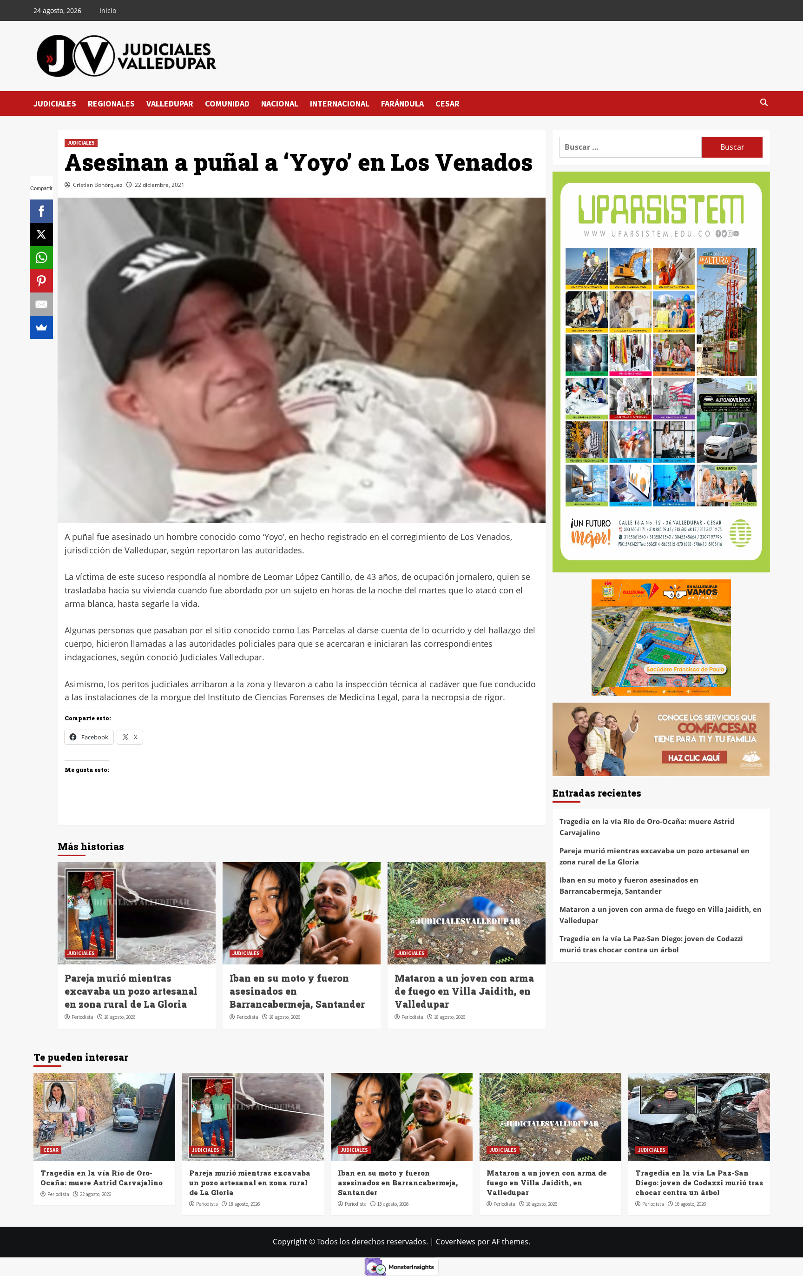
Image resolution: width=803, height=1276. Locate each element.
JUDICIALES (54, 103)
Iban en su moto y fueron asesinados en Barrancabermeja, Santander (628, 885)
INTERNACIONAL (339, 103)
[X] (41, 234)
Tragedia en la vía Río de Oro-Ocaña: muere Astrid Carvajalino (647, 827)
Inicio (107, 10)
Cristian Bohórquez (98, 185)
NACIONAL (279, 103)
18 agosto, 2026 (119, 1017)
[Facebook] (41, 211)
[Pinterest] (41, 280)
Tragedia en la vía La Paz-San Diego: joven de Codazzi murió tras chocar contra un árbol (651, 944)
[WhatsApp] (41, 257)
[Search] (764, 103)
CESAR (447, 103)
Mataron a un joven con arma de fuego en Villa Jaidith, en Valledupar (464, 991)
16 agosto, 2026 (690, 1204)
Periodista (82, 1017)
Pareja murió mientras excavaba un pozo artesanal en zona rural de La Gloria (131, 991)
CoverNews (455, 1241)
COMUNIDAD (227, 103)
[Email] (41, 304)
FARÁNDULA (402, 103)
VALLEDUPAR (169, 103)
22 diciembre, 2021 (159, 185)
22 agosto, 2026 (95, 1194)
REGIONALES (111, 103)
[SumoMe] (41, 327)
